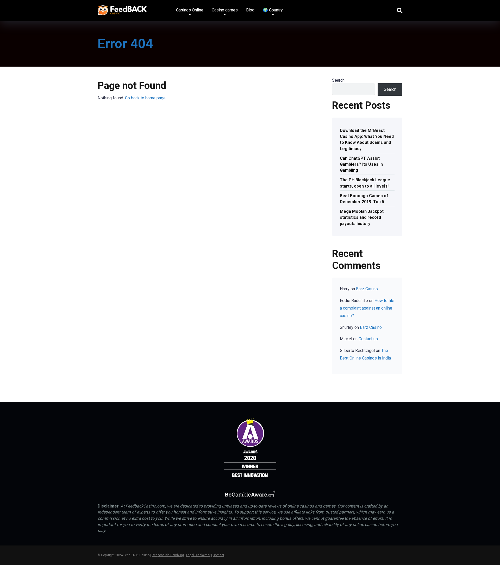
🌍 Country (273, 10)
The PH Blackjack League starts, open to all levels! (365, 182)
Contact (218, 555)
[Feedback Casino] (122, 8)
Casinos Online (189, 10)
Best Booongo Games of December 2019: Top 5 (364, 198)
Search (338, 80)
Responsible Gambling (168, 555)
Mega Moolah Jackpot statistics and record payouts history (362, 217)
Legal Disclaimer (198, 555)
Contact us (368, 338)
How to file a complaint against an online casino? (367, 308)
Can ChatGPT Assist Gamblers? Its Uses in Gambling (361, 164)
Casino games (225, 10)
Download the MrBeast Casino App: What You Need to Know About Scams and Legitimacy (367, 139)
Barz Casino (367, 288)
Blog (250, 10)
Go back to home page (145, 97)
